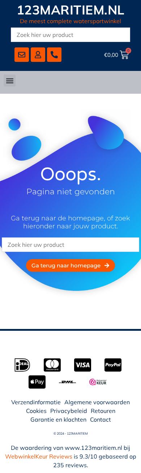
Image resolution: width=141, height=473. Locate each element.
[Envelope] (21, 54)
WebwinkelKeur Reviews (38, 456)
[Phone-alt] (54, 54)
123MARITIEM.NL (71, 10)
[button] (10, 80)
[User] (38, 54)
